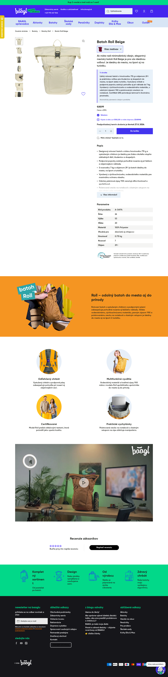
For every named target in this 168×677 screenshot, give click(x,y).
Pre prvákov (125, 626)
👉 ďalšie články (92, 634)
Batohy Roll (46, 31)
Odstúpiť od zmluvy (60, 645)
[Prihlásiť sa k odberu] (45, 621)
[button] (151, 11)
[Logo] (27, 11)
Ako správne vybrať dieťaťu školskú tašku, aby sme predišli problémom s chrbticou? (101, 618)
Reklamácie (55, 623)
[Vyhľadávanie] (107, 11)
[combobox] (118, 11)
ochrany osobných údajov (24, 629)
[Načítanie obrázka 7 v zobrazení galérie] (19, 96)
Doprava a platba (58, 626)
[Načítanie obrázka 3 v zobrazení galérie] (19, 59)
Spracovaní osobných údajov (63, 629)
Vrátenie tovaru (57, 619)
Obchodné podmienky (60, 612)
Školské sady (126, 629)
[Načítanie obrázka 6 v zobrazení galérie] (19, 87)
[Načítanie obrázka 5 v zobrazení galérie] (19, 78)
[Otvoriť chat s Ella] (161, 670)
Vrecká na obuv (127, 619)
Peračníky (124, 623)
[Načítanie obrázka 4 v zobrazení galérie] (19, 68)
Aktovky (123, 612)
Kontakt (53, 640)
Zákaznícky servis (58, 616)
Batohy (35, 31)
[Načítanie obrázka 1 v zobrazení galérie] (19, 41)
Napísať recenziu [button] (104, 548)
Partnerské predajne (59, 633)
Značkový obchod (58, 636)
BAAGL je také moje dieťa (96, 624)
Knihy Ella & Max (127, 633)
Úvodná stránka (21, 31)
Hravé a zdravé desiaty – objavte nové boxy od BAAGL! (100, 629)
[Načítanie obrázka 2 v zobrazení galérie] (19, 50)
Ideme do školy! (92, 612)
